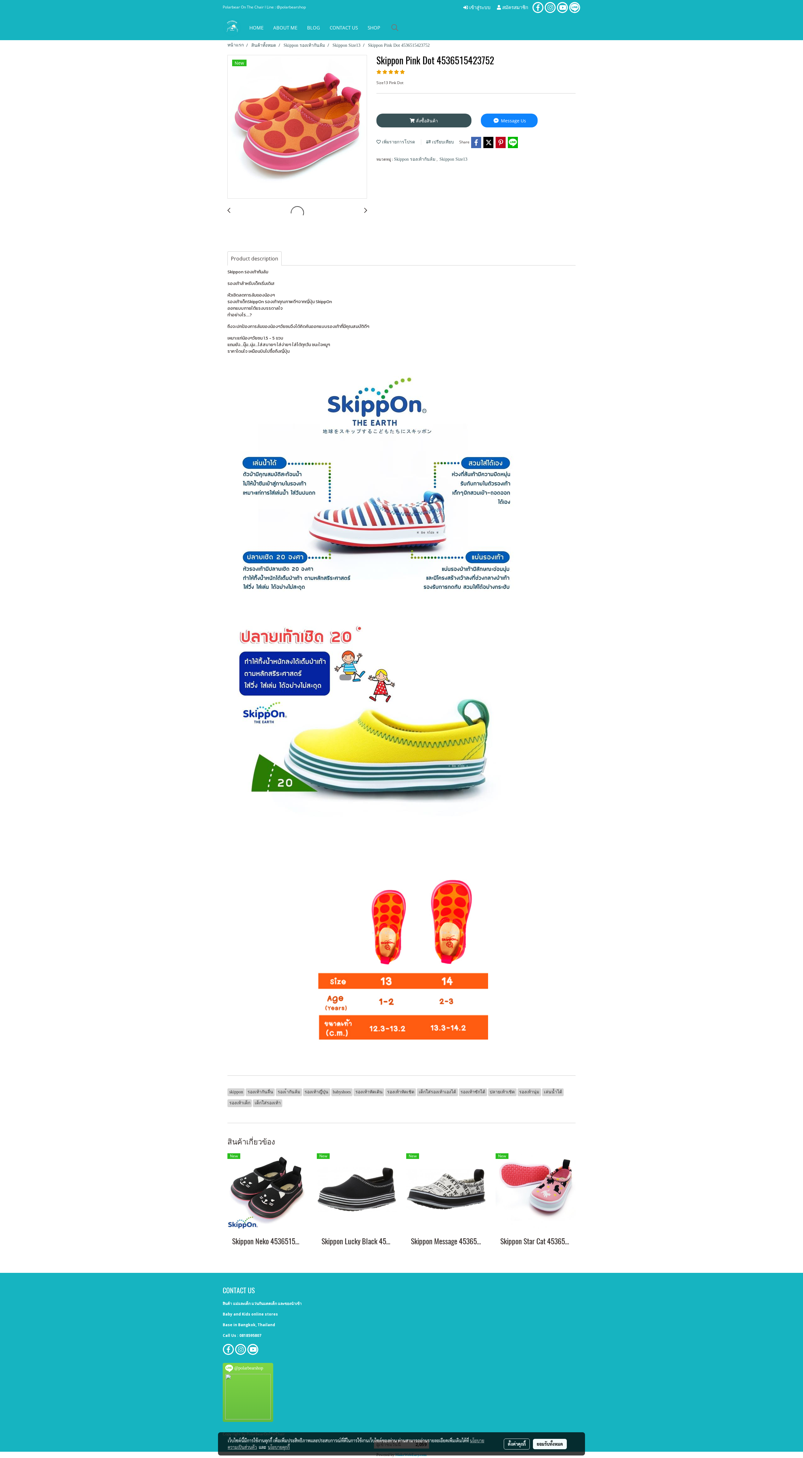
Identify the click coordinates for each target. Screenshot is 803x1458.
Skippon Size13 (453, 159)
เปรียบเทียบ (442, 142)
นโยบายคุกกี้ (279, 1447)
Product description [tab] (254, 258)
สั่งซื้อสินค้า (426, 121)
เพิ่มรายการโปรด (398, 142)
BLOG (313, 27)
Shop (374, 27)
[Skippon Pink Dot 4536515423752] (297, 127)
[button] (395, 28)
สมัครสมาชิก (514, 7)
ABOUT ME (285, 27)
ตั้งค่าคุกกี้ (517, 1444)
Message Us (513, 121)
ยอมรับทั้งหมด (550, 1444)
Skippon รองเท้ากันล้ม (415, 159)
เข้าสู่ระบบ (479, 7)
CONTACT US (344, 27)
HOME (256, 27)
